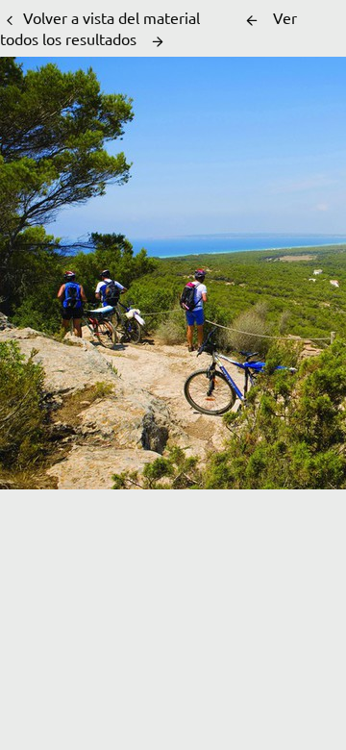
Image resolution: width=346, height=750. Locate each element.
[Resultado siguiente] (157, 41)
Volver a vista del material (111, 17)
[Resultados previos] (251, 20)
